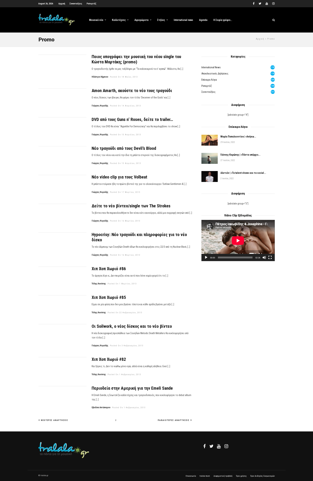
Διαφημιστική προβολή (223, 476)
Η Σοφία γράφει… (222, 20)
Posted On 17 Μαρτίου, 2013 (125, 192)
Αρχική (62, 3)
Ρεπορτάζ (91, 3)
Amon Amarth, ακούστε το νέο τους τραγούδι (132, 90)
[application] (238, 240)
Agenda (203, 20)
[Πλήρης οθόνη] (270, 257)
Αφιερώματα (141, 20)
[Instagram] (273, 3)
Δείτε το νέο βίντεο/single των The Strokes (131, 205)
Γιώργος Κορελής (100, 105)
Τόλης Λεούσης (99, 283)
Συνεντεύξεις (76, 3)
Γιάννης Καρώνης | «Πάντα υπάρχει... (240, 154)
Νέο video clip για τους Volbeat (119, 177)
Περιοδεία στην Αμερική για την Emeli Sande (132, 388)
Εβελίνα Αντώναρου (101, 407)
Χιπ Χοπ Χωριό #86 (109, 268)
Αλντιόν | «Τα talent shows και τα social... (243, 172)
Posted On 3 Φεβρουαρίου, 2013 (126, 346)
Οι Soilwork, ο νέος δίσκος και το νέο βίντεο (132, 326)
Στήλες (161, 20)
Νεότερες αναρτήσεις (54, 420)
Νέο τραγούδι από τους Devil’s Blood (124, 148)
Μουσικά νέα (96, 20)
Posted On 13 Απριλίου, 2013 (125, 135)
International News (211, 67)
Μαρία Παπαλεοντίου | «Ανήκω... (238, 136)
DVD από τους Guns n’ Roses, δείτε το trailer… (132, 119)
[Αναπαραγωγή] (206, 257)
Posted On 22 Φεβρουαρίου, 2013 (125, 313)
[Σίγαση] (264, 257)
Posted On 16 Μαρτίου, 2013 (125, 221)
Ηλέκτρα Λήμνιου (100, 77)
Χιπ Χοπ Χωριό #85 (109, 297)
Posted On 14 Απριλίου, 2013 (125, 106)
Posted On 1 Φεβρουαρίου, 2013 (124, 375)
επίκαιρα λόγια (209, 79)
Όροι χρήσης (241, 476)
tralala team (205, 476)
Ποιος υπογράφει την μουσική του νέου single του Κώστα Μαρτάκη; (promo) (136, 59)
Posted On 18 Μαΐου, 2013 (124, 77)
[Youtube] (267, 3)
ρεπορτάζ (206, 85)
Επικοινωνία (191, 476)
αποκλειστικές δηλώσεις (214, 73)
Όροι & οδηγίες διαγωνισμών (262, 476)
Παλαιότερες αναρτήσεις (173, 420)
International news (183, 20)
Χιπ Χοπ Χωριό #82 (109, 359)
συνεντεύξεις (208, 91)
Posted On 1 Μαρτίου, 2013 (122, 284)
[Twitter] (211, 446)
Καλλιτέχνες (119, 20)
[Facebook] (204, 446)
